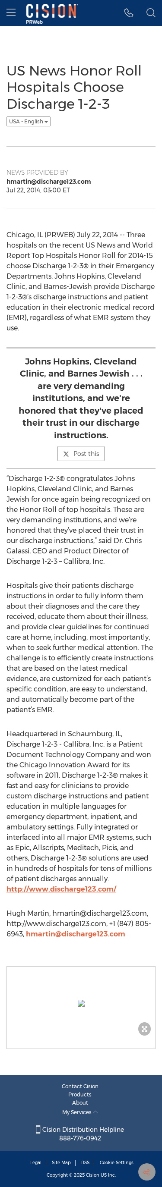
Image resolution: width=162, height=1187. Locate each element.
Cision (92, 1175)
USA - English (26, 121)
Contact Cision (80, 1086)
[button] (129, 13)
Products (80, 1094)
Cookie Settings (116, 1162)
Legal (35, 1162)
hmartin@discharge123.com (75, 934)
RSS (85, 1162)
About (80, 1102)
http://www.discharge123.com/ (61, 889)
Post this (86, 454)
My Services (77, 1112)
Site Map (61, 1162)
